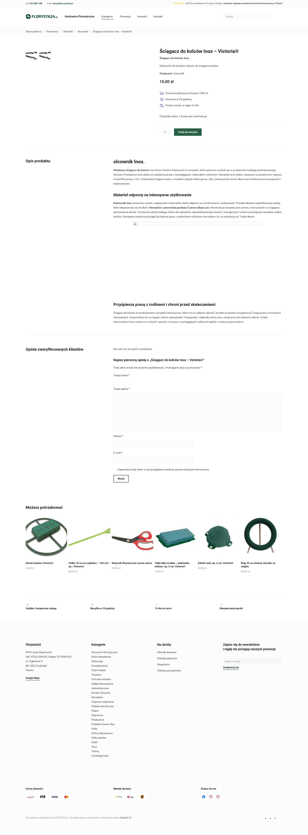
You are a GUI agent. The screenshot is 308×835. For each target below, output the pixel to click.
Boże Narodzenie (101, 657)
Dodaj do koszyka (187, 132)
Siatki (94, 742)
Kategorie (107, 16)
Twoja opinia (121, 389)
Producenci (97, 720)
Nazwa (118, 436)
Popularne (97, 715)
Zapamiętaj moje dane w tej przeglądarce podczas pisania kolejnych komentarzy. (163, 469)
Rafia (94, 729)
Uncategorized (99, 756)
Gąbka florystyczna (102, 684)
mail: (60, 3)
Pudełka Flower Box (103, 724)
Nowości (142, 16)
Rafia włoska (98, 738)
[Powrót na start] (42, 16)
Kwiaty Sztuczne (100, 693)
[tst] (203, 797)
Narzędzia (97, 697)
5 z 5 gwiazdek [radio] (125, 382)
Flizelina (96, 675)
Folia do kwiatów (101, 679)
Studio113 (125, 817)
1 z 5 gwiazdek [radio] (114, 382)
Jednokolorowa (100, 688)
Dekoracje (97, 661)
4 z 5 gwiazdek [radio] (122, 382)
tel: (34, 3)
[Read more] (211, 797)
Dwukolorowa (99, 666)
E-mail (118, 453)
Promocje (125, 16)
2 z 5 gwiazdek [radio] (117, 382)
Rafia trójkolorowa (102, 733)
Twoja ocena (121, 375)
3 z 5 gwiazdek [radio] (120, 382)
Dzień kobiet (98, 670)
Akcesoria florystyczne (104, 652)
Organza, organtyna (102, 702)
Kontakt (158, 16)
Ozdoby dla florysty (102, 706)
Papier (95, 711)
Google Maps (33, 678)
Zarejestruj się (231, 667)
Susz (94, 747)
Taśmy (95, 751)
